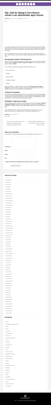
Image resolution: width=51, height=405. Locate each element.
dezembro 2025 (9, 198)
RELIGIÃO (8, 377)
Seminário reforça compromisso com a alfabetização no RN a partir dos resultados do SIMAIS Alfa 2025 (15, 123)
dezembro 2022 (9, 278)
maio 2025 (8, 214)
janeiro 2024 (8, 251)
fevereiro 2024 (9, 248)
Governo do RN (9, 351)
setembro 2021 (9, 310)
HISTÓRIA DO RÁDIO (10, 354)
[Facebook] (20, 4)
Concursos (8, 335)
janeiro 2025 (8, 223)
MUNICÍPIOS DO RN (10, 365)
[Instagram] (17, 4)
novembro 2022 (9, 281)
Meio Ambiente (9, 358)
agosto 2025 (8, 207)
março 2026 (8, 191)
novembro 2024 (9, 228)
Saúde (7, 381)
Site (6, 158)
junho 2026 (8, 184)
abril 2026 (8, 189)
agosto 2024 (8, 235)
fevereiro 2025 (9, 221)
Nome (6, 150)
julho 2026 (8, 182)
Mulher (7, 360)
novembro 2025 (9, 200)
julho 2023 (8, 262)
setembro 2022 (9, 285)
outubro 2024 (9, 230)
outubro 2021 (9, 308)
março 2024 (8, 246)
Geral (7, 349)
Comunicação (9, 333)
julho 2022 (8, 287)
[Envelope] (34, 4)
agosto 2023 (8, 260)
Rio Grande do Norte (10, 379)
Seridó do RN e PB (14, 114)
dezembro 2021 (9, 303)
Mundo (7, 363)
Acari (7, 322)
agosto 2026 (8, 180)
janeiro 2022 (8, 301)
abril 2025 (8, 216)
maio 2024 (8, 242)
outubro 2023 (9, 255)
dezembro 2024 (9, 226)
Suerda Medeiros (25, 18)
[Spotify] (28, 4)
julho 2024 (8, 237)
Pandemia (8, 370)
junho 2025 (8, 212)
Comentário (8, 146)
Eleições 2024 (9, 344)
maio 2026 (8, 187)
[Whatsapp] (31, 4)
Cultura (7, 340)
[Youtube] (25, 4)
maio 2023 (8, 267)
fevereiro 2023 (9, 274)
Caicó (7, 328)
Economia (8, 342)
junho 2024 (8, 239)
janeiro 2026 (8, 196)
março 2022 (8, 297)
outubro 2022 (9, 283)
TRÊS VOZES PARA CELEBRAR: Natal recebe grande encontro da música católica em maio (36, 123)
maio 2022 (8, 292)
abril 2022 (8, 294)
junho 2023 (8, 264)
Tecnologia (8, 386)
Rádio (7, 374)
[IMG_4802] (7, 116)
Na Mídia (8, 367)
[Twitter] (23, 4)
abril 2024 (8, 244)
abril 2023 (8, 269)
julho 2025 (8, 209)
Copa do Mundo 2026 (10, 338)
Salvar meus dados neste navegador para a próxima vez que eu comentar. (22, 161)
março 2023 (8, 271)
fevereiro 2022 (9, 299)
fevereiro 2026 (9, 193)
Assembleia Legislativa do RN (12, 324)
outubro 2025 (9, 203)
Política (7, 372)
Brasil (7, 326)
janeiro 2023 (8, 276)
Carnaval (8, 331)
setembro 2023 (9, 258)
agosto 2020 (8, 313)
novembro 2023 (9, 253)
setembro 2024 (9, 232)
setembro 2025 (9, 205)
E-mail (6, 154)
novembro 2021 (9, 306)
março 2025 (8, 219)
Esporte (7, 347)
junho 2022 (8, 290)
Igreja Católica (9, 356)
